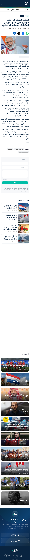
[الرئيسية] (27, 16)
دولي (22, 16)
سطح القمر (10, 149)
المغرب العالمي (15, 9)
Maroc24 (25, 28)
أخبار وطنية (25, 9)
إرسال (15, 182)
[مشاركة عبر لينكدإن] (14, 33)
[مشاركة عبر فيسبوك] (23, 33)
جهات (7, 9)
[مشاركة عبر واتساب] (27, 33)
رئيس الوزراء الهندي (19, 149)
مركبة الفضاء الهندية (23, 152)
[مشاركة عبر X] (19, 33)
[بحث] (2, 3)
